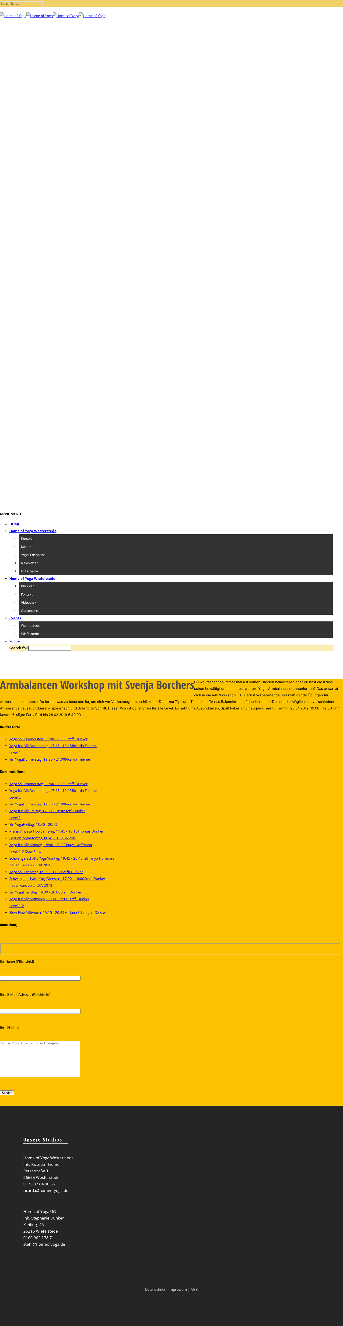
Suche (14, 641)
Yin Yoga (49, 759)
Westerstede (30, 626)
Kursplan (27, 538)
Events (15, 618)
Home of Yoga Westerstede (32, 530)
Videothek (28, 602)
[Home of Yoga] (52, 15)
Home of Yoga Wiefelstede (32, 578)
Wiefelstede (30, 634)
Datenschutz (155, 1289)
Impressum (178, 1289)
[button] (10, 513)
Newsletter (29, 563)
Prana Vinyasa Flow (56, 831)
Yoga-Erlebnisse (33, 555)
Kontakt (27, 547)
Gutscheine (29, 571)
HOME (14, 524)
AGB (194, 1289)
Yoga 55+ (48, 739)
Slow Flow (57, 912)
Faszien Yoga (42, 838)
